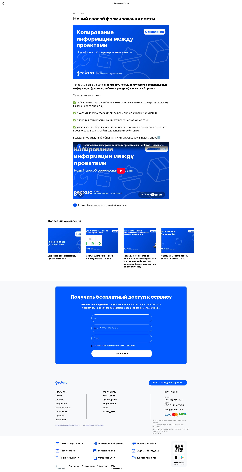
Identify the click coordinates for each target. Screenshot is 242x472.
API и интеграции (116, 467)
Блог (105, 408)
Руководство (110, 400)
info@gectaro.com (173, 410)
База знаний (109, 396)
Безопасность (62, 408)
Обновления (61, 412)
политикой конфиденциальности (121, 346)
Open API (60, 416)
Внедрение (61, 404)
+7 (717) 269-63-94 (174, 405)
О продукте (109, 412)
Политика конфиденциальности (67, 425)
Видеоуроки (109, 404)
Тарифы (59, 400)
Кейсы (58, 396)
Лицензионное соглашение (93, 425)
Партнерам (61, 420)
